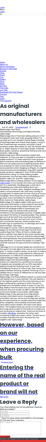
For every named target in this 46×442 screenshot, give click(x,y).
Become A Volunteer (8, 69)
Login (2, 7)
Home (2, 62)
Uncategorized (21, 127)
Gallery (3, 79)
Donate (3, 71)
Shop (2, 82)
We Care (3, 86)
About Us (4, 64)
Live (1, 77)
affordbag (12, 313)
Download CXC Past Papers (11, 92)
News (2, 84)
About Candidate (7, 67)
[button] (23, 10)
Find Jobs (4, 88)
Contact (3, 94)
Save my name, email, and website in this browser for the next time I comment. (22, 419)
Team (2, 73)
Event (2, 75)
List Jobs (4, 90)
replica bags (5, 183)
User (2, 96)
